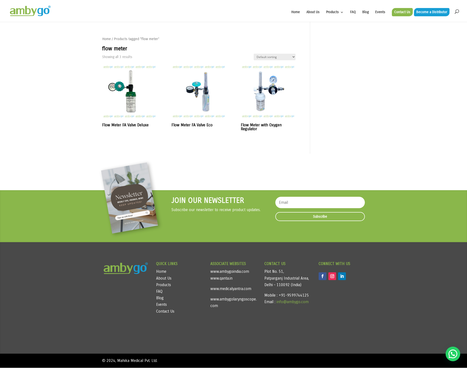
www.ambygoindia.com (229, 271)
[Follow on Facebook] (322, 276)
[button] (453, 354)
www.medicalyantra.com (230, 288)
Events (380, 12)
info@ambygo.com (292, 302)
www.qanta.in (221, 278)
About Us (313, 12)
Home (295, 12)
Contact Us (402, 12)
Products (332, 12)
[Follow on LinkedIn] (342, 276)
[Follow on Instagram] (332, 276)
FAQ (353, 12)
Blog (365, 12)
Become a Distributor (431, 12)
